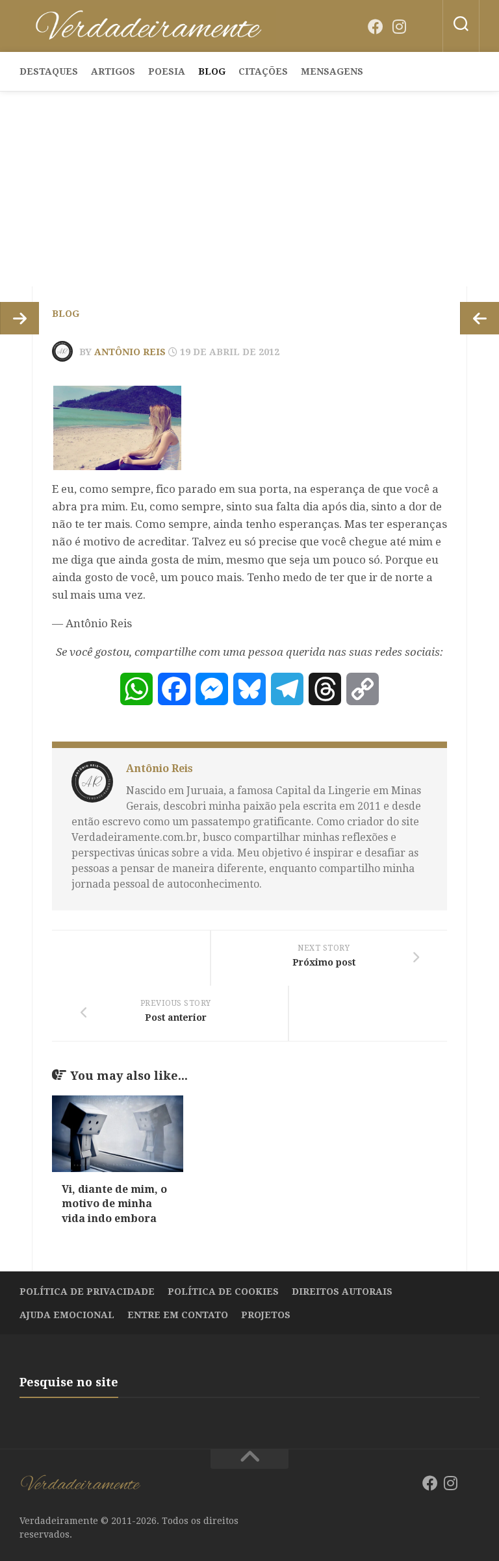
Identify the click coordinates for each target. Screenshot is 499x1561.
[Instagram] (399, 26)
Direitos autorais (342, 1291)
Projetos (265, 1315)
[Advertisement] (249, 189)
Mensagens (332, 71)
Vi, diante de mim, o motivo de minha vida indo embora (114, 1204)
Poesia (166, 71)
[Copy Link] (362, 689)
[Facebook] (375, 26)
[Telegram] (287, 689)
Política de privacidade (87, 1291)
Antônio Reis (130, 352)
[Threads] (325, 689)
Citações (263, 71)
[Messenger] (212, 689)
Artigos (113, 71)
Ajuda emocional (66, 1315)
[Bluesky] (422, 27)
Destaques (48, 71)
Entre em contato (177, 1315)
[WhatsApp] (136, 689)
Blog (211, 71)
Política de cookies (223, 1291)
